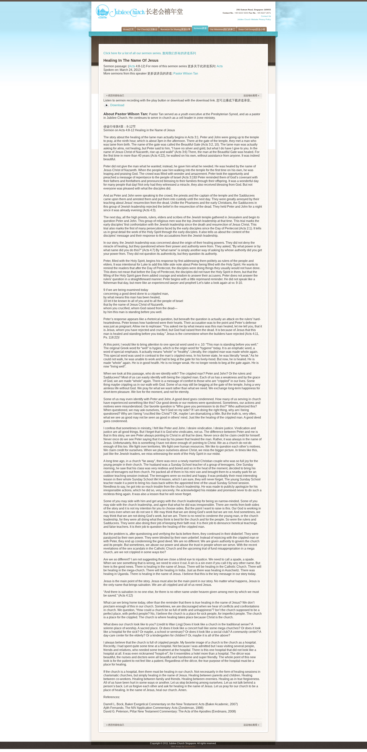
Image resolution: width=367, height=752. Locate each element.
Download (117, 105)
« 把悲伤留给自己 (115, 95)
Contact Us (266, 16)
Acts (132, 66)
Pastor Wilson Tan (185, 73)
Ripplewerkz (190, 746)
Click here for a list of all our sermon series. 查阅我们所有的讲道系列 (149, 53)
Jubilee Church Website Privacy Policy (254, 19)
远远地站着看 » (251, 95)
